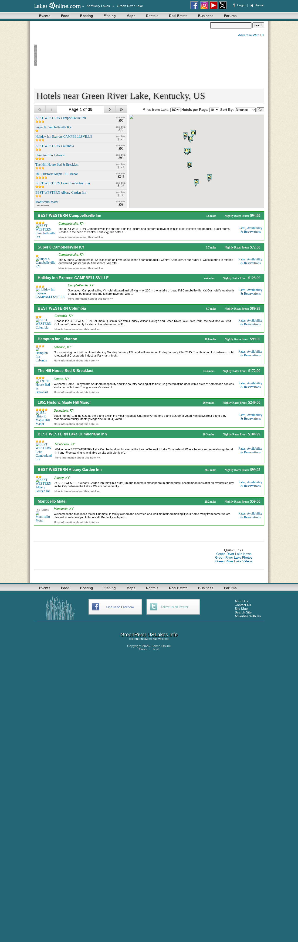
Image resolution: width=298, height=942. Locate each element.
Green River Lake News (233, 554)
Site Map (241, 608)
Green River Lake (130, 6)
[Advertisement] (122, 55)
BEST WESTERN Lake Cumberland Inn (72, 434)
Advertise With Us (251, 35)
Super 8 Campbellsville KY (61, 247)
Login (241, 5)
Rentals (152, 16)
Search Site (243, 612)
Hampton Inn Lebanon (57, 339)
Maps (130, 16)
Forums (230, 16)
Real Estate (178, 16)
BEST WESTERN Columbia (62, 308)
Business (205, 16)
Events (44, 16)
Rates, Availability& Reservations (250, 230)
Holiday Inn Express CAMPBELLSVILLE (73, 278)
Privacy (143, 649)
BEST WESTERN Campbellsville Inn (69, 215)
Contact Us (243, 605)
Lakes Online (161, 646)
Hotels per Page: (195, 110)
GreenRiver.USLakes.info (149, 634)
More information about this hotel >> (80, 237)
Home (259, 5)
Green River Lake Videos (233, 561)
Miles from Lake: (156, 110)
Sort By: (227, 110)
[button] (186, 151)
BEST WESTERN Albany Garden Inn (70, 470)
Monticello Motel (52, 501)
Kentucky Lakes (98, 6)
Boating (86, 16)
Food (65, 16)
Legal (156, 649)
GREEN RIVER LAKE (146, 639)
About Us (241, 601)
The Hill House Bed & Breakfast (65, 371)
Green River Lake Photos (233, 557)
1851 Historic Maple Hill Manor (64, 402)
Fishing (110, 16)
